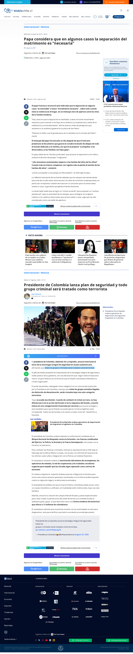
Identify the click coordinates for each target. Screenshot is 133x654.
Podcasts (7, 17)
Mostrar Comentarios (62, 214)
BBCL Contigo (86, 17)
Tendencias (55, 17)
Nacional (16, 17)
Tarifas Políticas (9, 639)
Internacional (26, 17)
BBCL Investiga (74, 17)
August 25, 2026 (82, 534)
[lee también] (40, 426)
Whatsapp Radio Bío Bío (118, 640)
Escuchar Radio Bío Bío (116, 2)
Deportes (46, 17)
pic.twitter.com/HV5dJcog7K (48, 530)
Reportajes (8, 625)
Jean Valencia (36, 294)
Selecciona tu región (14, 2)
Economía (37, 17)
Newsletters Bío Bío (70, 2)
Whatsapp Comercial (82, 640)
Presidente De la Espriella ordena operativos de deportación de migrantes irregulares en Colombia (75, 423)
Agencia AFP (31, 48)
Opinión (64, 17)
